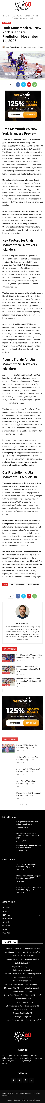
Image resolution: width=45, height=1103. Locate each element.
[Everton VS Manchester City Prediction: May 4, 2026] (8, 748)
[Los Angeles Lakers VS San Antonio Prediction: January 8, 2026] (8, 836)
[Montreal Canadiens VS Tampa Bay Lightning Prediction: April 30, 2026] (8, 682)
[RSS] (19, 1080)
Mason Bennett (15, 47)
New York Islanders (17, 585)
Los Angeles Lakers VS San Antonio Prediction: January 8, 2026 (27, 835)
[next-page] (7, 690)
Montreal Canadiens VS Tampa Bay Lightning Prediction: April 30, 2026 (29, 681)
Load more (21, 805)
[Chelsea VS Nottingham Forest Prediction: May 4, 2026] (8, 760)
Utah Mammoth (33, 585)
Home (5, 16)
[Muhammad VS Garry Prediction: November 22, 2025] (8, 848)
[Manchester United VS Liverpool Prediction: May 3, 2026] (8, 796)
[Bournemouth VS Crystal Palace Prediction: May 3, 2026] (8, 890)
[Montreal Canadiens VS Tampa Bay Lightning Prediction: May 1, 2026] (8, 670)
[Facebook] (18, 84)
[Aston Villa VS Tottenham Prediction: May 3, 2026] (8, 784)
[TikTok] (25, 1080)
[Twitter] (23, 84)
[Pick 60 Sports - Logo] (22, 6)
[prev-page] (3, 690)
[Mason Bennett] (4, 47)
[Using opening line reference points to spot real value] (8, 825)
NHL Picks (11, 16)
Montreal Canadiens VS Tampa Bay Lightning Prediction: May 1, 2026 (28, 669)
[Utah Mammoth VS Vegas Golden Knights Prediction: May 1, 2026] (8, 658)
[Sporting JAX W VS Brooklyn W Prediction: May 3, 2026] (8, 772)
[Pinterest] (29, 84)
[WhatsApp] (34, 84)
